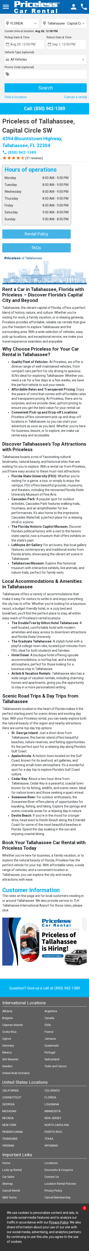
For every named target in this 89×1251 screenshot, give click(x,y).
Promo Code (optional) (19, 67)
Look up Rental (12, 1170)
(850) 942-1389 (22, 152)
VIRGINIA (8, 1145)
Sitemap (7, 1183)
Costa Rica (9, 1031)
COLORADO (52, 1090)
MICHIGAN (9, 1111)
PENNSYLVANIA (12, 1132)
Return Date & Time (59, 37)
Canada (49, 1018)
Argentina (50, 1011)
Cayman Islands (12, 1025)
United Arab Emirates (16, 1073)
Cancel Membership (57, 1197)
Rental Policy (36, 234)
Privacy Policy (53, 1190)
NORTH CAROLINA (56, 1125)
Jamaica (50, 1038)
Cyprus (6, 1038)
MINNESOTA (52, 1111)
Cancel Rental (11, 1190)
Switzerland (51, 1059)
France (48, 1031)
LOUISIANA (51, 1104)
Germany (8, 1045)
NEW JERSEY (52, 1118)
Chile (47, 1025)
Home (6, 1163)
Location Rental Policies (60, 1183)
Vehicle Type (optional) (19, 52)
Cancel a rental (75, 97)
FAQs (36, 247)
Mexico (7, 1052)
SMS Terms (9, 1197)
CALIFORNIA (10, 1090)
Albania (7, 1011)
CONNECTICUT (11, 1097)
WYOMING (51, 1145)
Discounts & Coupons (58, 1170)
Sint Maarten (10, 1059)
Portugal (49, 1052)
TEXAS (48, 1138)
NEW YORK (9, 1125)
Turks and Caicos (55, 1066)
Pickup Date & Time (17, 37)
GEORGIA (8, 1104)
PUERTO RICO (53, 1132)
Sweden (7, 1066)
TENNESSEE (10, 1138)
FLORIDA (50, 1097)
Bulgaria (7, 1018)
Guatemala (51, 1045)
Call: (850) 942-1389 (44, 108)
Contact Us (51, 1176)
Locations (51, 1163)
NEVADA (8, 1118)
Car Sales (8, 1176)
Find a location (16, 97)
